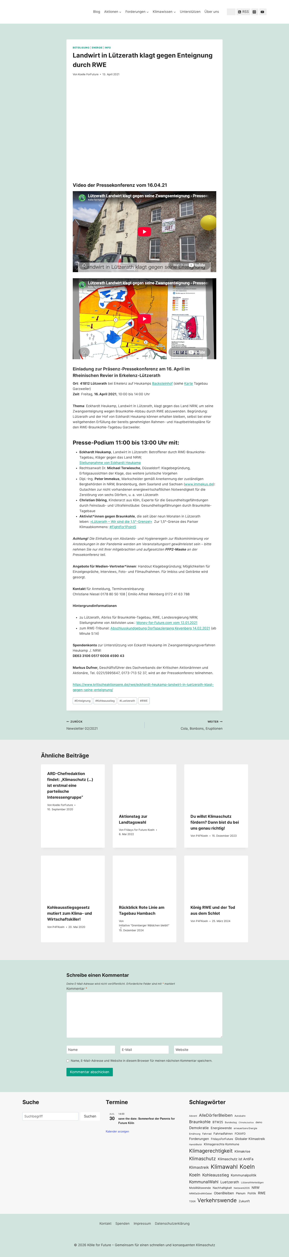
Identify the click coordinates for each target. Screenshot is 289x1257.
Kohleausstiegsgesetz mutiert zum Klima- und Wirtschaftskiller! (69, 913)
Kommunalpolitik (243, 1175)
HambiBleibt (195, 1144)
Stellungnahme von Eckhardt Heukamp (110, 463)
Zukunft (244, 1201)
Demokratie (199, 1128)
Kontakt (105, 1223)
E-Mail (127, 1050)
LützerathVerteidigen (252, 1182)
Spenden (122, 1223)
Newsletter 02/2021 (82, 725)
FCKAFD (240, 1133)
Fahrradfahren (223, 1133)
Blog (96, 12)
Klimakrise (242, 1151)
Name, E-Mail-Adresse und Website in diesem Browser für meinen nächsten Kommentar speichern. (141, 1061)
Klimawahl (224, 1166)
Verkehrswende (217, 1200)
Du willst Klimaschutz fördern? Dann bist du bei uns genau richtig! (215, 822)
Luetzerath (127, 700)
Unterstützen (190, 12)
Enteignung (82, 700)
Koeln (247, 1166)
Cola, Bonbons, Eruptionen (202, 725)
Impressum (142, 1223)
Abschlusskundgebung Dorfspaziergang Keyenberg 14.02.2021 (160, 628)
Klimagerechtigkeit (211, 1151)
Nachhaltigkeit (222, 1187)
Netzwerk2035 (242, 1188)
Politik (252, 1193)
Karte (188, 383)
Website (182, 1050)
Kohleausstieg (105, 700)
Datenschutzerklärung (172, 1223)
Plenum (241, 1193)
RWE (144, 700)
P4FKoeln (202, 835)
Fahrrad (207, 1133)
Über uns (211, 12)
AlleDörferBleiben (216, 1115)
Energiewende (221, 1128)
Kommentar (76, 989)
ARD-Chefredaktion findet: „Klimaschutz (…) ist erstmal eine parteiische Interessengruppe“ (70, 785)
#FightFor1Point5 (123, 527)
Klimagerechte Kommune (221, 1144)
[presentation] (145, 785)
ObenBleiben (224, 1193)
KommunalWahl (203, 1181)
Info (108, 47)
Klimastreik (199, 1167)
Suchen (90, 1116)
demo (259, 1122)
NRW (256, 1188)
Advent (193, 1116)
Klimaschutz (202, 1158)
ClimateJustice (246, 1122)
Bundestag (231, 1122)
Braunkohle (200, 1121)
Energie (97, 47)
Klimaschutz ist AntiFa (235, 1159)
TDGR (192, 1201)
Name (73, 1050)
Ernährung (194, 1133)
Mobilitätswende (200, 1187)
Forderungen (199, 1139)
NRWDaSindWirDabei (200, 1193)
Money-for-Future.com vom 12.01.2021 (166, 623)
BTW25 (218, 1122)
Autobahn (240, 1115)
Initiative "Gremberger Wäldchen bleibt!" (144, 925)
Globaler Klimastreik (250, 1139)
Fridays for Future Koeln (139, 829)
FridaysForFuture (222, 1139)
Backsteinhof (162, 383)
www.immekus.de (199, 484)
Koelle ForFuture (88, 74)
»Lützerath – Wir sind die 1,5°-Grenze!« (121, 522)
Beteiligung (81, 47)
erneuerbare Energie (245, 1128)
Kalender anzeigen (117, 1131)
